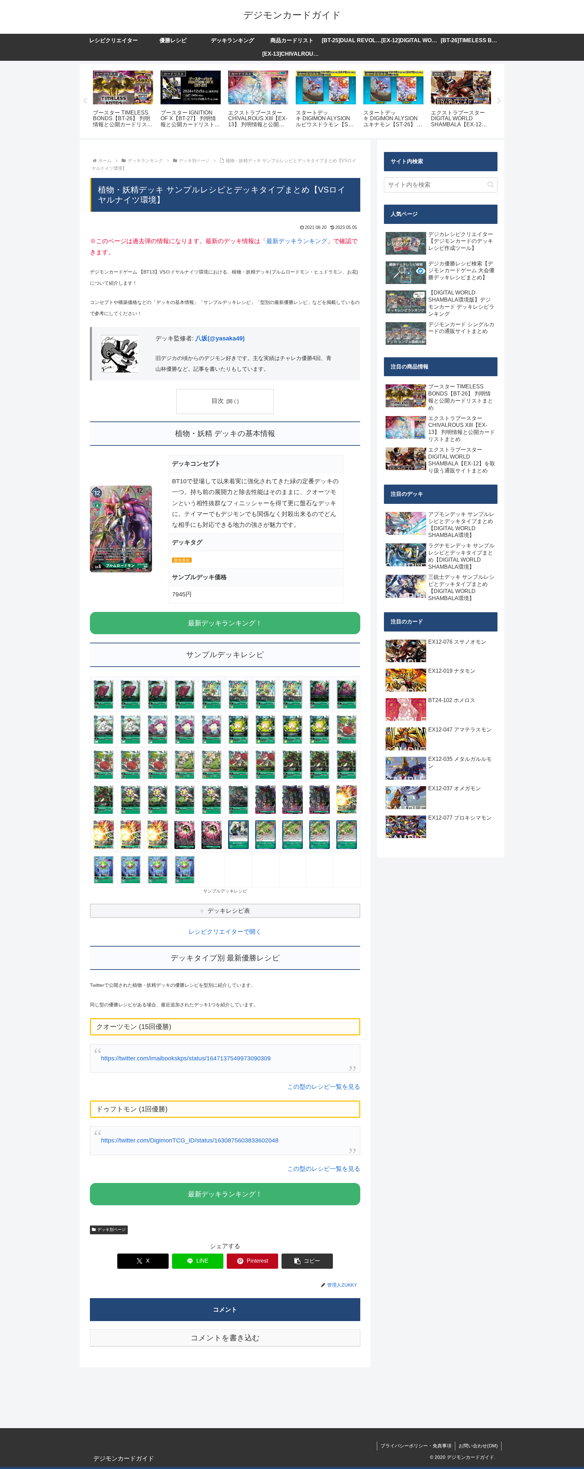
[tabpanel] (123, 99)
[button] (307, 1261)
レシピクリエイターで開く (225, 931)
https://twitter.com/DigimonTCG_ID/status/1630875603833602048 (189, 1140)
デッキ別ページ (111, 1229)
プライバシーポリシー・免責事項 (416, 1445)
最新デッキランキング (296, 241)
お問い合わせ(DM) (478, 1445)
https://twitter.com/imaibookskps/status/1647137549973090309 (186, 1058)
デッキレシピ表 (229, 910)
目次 (218, 400)
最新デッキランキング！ (225, 623)
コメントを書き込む (225, 1338)
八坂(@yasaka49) (220, 338)
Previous (84, 101)
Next (499, 101)
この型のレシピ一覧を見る (323, 1086)
